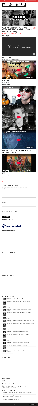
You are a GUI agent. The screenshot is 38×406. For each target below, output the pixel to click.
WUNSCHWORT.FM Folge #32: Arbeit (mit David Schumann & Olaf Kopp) (17, 331)
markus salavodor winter (22, 181)
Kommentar (3, 188)
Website (3, 205)
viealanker (26, 181)
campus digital (5, 181)
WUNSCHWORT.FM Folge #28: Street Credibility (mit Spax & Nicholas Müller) (17, 342)
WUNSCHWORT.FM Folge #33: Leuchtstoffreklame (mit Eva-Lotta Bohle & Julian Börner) (19, 328)
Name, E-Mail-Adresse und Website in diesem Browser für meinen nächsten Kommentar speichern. (15, 209)
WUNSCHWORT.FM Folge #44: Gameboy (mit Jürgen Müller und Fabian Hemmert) (18, 298)
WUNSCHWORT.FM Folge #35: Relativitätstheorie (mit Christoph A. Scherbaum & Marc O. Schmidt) (20, 323)
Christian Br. (5, 33)
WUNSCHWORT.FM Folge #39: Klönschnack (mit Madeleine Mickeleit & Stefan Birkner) (19, 312)
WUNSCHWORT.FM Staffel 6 (15, 33)
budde (3, 181)
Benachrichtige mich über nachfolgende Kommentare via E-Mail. (10, 211)
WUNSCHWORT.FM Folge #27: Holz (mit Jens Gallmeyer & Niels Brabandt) (17, 345)
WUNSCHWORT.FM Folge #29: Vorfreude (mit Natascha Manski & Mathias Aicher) (18, 339)
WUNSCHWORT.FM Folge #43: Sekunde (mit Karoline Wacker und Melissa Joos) (18, 301)
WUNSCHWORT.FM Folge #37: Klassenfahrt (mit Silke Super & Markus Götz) (17, 317)
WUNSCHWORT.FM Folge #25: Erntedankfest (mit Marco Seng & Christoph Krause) (18, 350)
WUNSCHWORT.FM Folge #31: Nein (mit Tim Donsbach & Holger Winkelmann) (17, 334)
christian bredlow (9, 181)
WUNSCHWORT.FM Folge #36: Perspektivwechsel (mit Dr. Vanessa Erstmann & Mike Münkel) (20, 320)
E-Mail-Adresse (4, 202)
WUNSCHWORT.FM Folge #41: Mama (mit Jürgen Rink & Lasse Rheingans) (17, 306)
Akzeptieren (32, 404)
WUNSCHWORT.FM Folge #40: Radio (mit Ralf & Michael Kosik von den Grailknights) (18, 309)
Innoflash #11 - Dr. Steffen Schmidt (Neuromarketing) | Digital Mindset (13, 395)
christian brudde (13, 181)
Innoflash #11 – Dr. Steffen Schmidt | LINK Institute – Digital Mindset (13, 392)
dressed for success (17, 181)
